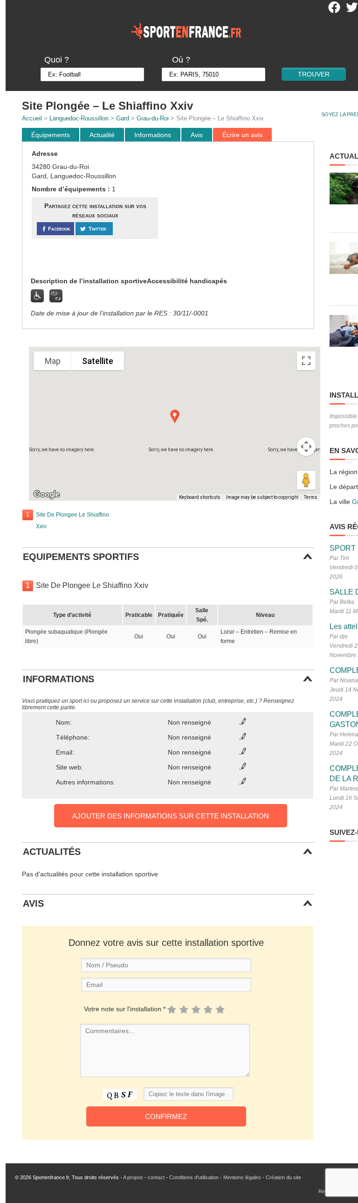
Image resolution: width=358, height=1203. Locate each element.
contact (156, 1177)
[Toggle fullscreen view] (306, 360)
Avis (197, 135)
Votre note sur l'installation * (124, 1009)
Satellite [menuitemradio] (97, 361)
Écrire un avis (242, 135)
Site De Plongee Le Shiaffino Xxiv (72, 520)
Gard (122, 118)
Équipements (50, 135)
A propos (133, 1177)
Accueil (32, 118)
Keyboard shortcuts (199, 497)
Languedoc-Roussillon (79, 118)
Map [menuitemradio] (53, 361)
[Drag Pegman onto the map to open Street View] (306, 480)
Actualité (102, 135)
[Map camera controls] (306, 446)
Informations (152, 135)
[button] (174, 416)
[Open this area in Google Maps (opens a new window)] (46, 495)
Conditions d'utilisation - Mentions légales (215, 1177)
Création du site (283, 1177)
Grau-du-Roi (153, 118)
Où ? (181, 59)
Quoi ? (56, 59)
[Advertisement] (237, 209)
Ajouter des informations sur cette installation (170, 816)
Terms (310, 497)
